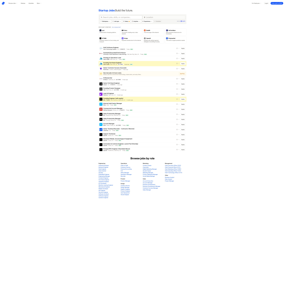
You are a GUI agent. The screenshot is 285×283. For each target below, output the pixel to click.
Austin (108, 125)
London (111, 69)
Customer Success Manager (150, 188)
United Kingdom (117, 69)
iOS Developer (102, 183)
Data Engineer (102, 169)
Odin (104, 90)
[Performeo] (100, 68)
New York (112, 59)
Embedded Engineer (104, 174)
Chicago (108, 120)
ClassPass (105, 130)
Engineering (102, 163)
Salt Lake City (130, 54)
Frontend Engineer (103, 178)
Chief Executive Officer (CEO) (173, 165)
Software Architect (104, 194)
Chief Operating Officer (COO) (173, 171)
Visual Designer (125, 194)
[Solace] (100, 83)
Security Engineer (103, 192)
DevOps (101, 172)
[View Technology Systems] (100, 48)
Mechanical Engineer (104, 187)
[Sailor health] (100, 58)
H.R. (122, 171)
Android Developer (104, 165)
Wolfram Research (107, 110)
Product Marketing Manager (150, 174)
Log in (266, 3)
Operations (124, 163)
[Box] (100, 114)
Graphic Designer (125, 189)
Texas (111, 125)
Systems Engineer (103, 197)
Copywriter (146, 167)
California (110, 79)
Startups (23, 3)
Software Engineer (104, 196)
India (108, 105)
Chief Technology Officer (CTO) (173, 172)
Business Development (149, 184)
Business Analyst (169, 177)
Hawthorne (110, 150)
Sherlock (105, 95)
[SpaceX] (100, 134)
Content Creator (147, 165)
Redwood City (109, 115)
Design (123, 183)
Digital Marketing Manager (150, 169)
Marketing (145, 163)
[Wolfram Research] (100, 109)
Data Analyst (168, 179)
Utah (135, 54)
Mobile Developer (103, 188)
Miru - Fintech (106, 100)
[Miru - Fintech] (100, 99)
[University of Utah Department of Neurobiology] (100, 53)
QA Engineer (102, 190)
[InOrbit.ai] (100, 78)
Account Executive (148, 181)
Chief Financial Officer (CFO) (172, 167)
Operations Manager (126, 174)
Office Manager (125, 172)
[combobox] (165, 17)
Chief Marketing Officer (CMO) (173, 169)
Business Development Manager (151, 186)
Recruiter (123, 176)
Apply (183, 48)
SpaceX (105, 135)
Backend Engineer (103, 167)
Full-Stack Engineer (104, 179)
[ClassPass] (100, 129)
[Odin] (100, 89)
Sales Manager (147, 190)
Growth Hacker (147, 171)
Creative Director (125, 185)
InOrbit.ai (105, 79)
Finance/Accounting (126, 169)
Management (168, 163)
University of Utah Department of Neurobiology (114, 54)
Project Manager (169, 181)
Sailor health (106, 59)
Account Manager (148, 182)
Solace (105, 84)
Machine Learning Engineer (106, 185)
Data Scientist (102, 171)
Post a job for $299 (277, 3)
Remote (123, 49)
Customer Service (125, 167)
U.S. (118, 49)
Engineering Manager (104, 176)
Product (123, 179)
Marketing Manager (148, 172)
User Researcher (125, 193)
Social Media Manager (149, 176)
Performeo (106, 69)
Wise (104, 105)
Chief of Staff (124, 165)
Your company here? (116, 27)
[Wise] (100, 104)
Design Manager (125, 187)
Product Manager (125, 181)
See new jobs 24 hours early (112, 73)
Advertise (31, 3)
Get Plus (182, 73)
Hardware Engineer (104, 181)
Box (104, 115)
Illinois (114, 110)
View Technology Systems (109, 49)
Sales (144, 179)
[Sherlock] (100, 94)
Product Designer (125, 191)
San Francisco (114, 100)
